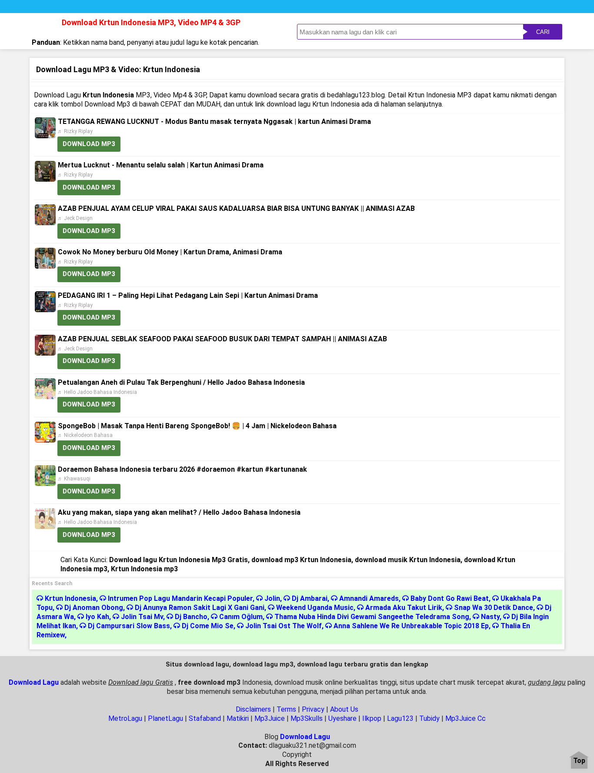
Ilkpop (371, 718)
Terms (286, 709)
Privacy (313, 709)
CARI (543, 32)
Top (579, 761)
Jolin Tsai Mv (142, 617)
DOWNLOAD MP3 (89, 144)
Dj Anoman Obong (93, 607)
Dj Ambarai (309, 598)
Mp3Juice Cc (465, 718)
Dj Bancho (191, 617)
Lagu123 (400, 718)
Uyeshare (342, 718)
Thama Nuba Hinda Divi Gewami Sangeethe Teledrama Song (371, 617)
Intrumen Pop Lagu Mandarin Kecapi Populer (180, 598)
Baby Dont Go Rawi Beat (449, 598)
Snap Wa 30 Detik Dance (493, 607)
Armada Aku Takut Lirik (403, 607)
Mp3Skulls (306, 718)
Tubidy (429, 718)
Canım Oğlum (241, 617)
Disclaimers (253, 709)
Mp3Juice (269, 718)
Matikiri (238, 718)
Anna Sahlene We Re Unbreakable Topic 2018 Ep (411, 626)
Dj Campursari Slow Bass (129, 626)
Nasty (490, 617)
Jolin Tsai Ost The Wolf (283, 626)
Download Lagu (34, 682)
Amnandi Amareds (369, 598)
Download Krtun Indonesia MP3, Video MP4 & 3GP (151, 22)
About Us (344, 709)
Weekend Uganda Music (315, 607)
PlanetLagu (165, 718)
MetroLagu (125, 718)
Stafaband (205, 718)
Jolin (272, 598)
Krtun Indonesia (70, 598)
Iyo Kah (97, 617)
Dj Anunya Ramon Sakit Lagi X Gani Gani (199, 607)
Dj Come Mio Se (208, 626)
